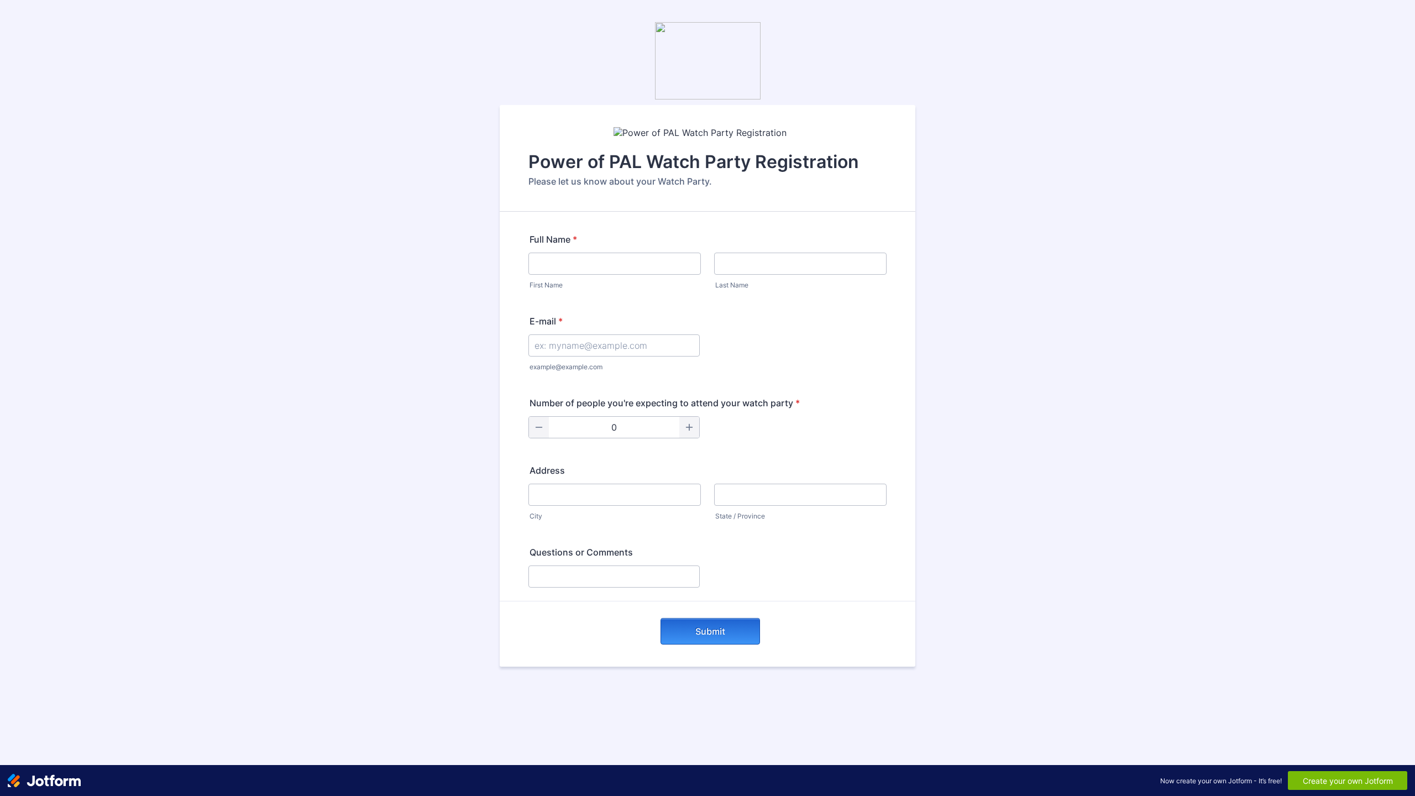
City (536, 516)
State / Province (740, 516)
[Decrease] (539, 427)
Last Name (731, 285)
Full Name (553, 239)
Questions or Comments (581, 552)
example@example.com (566, 367)
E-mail (546, 321)
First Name (546, 285)
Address (547, 470)
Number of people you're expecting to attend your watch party (665, 403)
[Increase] (689, 427)
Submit (710, 631)
